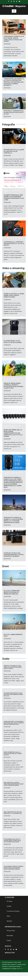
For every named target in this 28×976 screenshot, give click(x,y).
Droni (10, 587)
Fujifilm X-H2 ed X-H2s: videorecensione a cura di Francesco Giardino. (14, 554)
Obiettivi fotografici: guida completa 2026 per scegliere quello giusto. (13, 667)
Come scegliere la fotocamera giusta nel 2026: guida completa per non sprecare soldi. (14, 723)
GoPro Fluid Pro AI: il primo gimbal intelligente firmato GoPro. (14, 295)
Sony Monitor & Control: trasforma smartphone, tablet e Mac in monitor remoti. (14, 784)
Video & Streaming (8, 290)
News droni (15, 587)
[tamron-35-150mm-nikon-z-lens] (14, 495)
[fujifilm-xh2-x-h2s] (14, 530)
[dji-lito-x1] (14, 570)
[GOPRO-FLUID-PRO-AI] (14, 272)
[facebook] (8, 1)
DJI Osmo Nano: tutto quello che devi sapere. (13, 341)
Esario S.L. (20, 968)
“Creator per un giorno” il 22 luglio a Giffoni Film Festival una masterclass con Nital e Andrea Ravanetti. (14, 82)
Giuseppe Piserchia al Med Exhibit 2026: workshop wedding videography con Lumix (14, 197)
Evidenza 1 (11, 748)
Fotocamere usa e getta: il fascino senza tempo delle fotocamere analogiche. (12, 840)
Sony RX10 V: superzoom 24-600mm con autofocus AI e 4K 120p (14, 112)
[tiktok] (16, 1)
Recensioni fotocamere (13, 548)
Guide (10, 690)
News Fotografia (19, 238)
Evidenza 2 (12, 717)
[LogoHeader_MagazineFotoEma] (14, 5)
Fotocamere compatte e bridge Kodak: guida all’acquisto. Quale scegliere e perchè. (13, 868)
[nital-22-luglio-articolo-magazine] (14, 62)
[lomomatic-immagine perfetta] (14, 20)
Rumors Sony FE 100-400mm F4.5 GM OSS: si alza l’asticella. (14, 151)
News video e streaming (15, 289)
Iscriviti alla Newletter (11, 956)
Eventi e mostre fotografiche (16, 190)
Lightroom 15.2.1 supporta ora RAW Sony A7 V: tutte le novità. (14, 243)
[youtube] (19, 1)
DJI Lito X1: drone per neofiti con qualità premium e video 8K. (12, 592)
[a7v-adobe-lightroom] (14, 221)
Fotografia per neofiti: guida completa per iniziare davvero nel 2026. (13, 694)
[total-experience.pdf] (14, 172)
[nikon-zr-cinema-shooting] (14, 361)
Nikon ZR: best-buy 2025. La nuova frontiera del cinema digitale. (13, 753)
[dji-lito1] (14, 614)
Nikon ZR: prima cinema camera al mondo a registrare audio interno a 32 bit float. (13, 386)
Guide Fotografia (13, 663)
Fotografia (11, 146)
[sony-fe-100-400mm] (14, 129)
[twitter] (11, 1)
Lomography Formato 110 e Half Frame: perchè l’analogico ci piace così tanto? (14, 39)
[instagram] (14, 1)
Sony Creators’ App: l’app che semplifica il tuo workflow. (13, 812)
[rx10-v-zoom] (14, 94)
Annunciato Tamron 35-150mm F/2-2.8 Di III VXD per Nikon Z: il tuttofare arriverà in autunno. (13, 520)
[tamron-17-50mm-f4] (14, 455)
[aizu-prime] (14, 408)
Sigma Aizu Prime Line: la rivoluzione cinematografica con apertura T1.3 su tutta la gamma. (13, 433)
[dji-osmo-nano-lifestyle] (14, 319)
